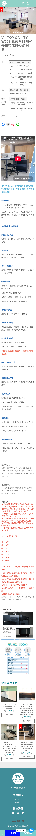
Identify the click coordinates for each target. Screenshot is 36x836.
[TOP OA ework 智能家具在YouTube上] (18, 814)
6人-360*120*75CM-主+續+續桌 (21, 78)
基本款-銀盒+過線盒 (18, 99)
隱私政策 (18, 826)
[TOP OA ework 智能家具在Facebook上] (13, 814)
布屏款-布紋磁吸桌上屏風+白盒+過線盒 (21, 104)
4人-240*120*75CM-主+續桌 (21, 70)
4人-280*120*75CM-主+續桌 (21, 73)
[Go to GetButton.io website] (31, 834)
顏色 (3, 90)
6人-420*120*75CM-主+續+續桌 (21, 84)
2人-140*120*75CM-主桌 (20, 66)
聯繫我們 (18, 802)
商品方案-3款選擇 (4, 102)
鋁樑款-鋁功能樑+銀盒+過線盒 (21, 109)
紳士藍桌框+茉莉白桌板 (19, 90)
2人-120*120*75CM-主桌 (20, 62)
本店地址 (18, 799)
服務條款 (11, 826)
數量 (3, 116)
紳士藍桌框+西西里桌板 (19, 94)
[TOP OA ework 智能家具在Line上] (23, 814)
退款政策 (25, 826)
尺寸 (3, 62)
